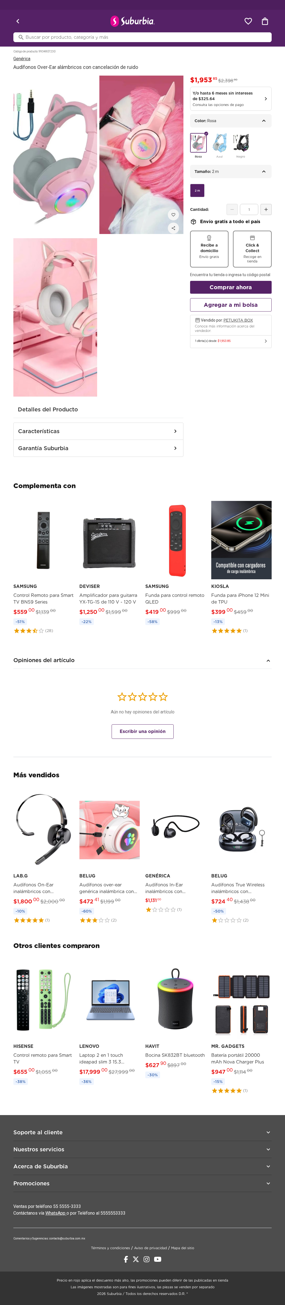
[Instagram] (146, 1259)
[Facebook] (126, 1259)
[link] (43, 566)
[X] (135, 1259)
